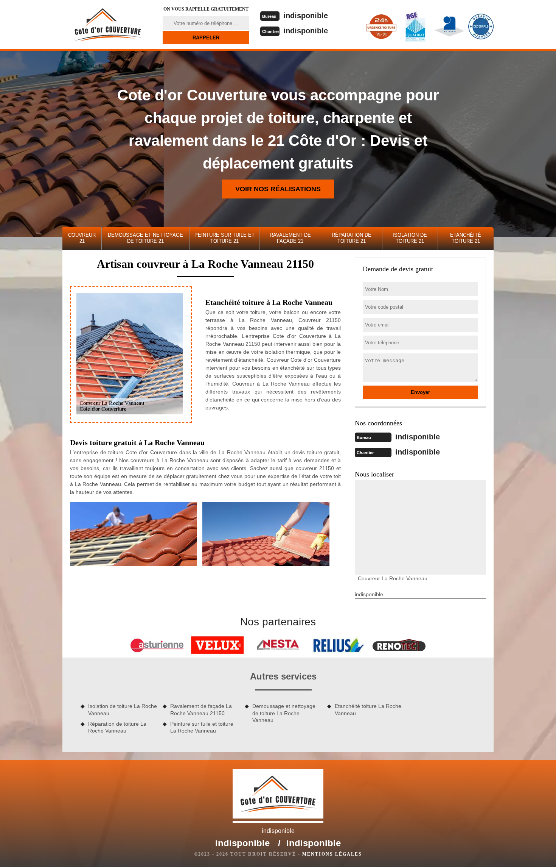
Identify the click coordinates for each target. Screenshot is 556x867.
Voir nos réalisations (278, 189)
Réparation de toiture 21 (351, 238)
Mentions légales (332, 854)
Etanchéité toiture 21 (465, 238)
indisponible (305, 15)
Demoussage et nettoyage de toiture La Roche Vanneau (283, 713)
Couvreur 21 (82, 238)
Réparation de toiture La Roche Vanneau (117, 727)
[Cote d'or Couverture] (107, 24)
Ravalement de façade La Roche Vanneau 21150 (201, 709)
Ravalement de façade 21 (290, 238)
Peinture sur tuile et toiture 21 (224, 238)
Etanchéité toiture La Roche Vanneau (368, 709)
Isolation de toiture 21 (410, 238)
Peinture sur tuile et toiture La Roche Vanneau (201, 727)
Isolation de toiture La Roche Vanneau (122, 709)
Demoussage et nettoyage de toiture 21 (145, 238)
